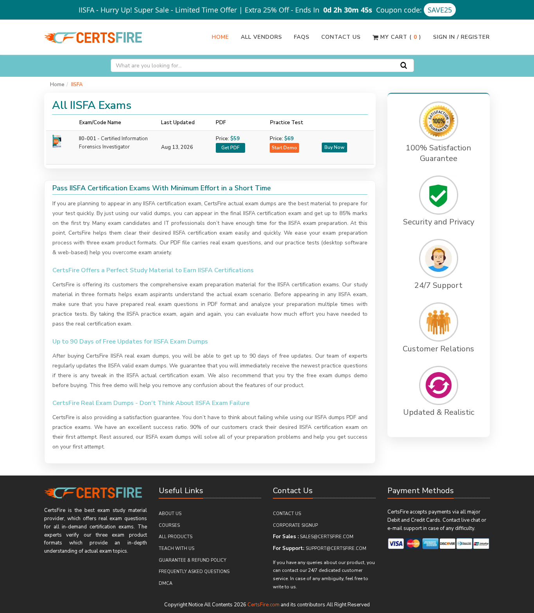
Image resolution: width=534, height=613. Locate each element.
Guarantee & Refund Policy (192, 560)
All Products (175, 537)
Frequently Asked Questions (194, 572)
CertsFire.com (263, 604)
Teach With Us (176, 549)
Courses (169, 525)
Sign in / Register (461, 37)
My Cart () (399, 37)
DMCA (165, 583)
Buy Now (334, 147)
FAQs (302, 37)
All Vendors (261, 37)
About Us (170, 514)
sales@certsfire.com (326, 537)
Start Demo (284, 148)
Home (220, 37)
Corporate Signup (295, 525)
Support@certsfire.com (336, 549)
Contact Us (341, 37)
